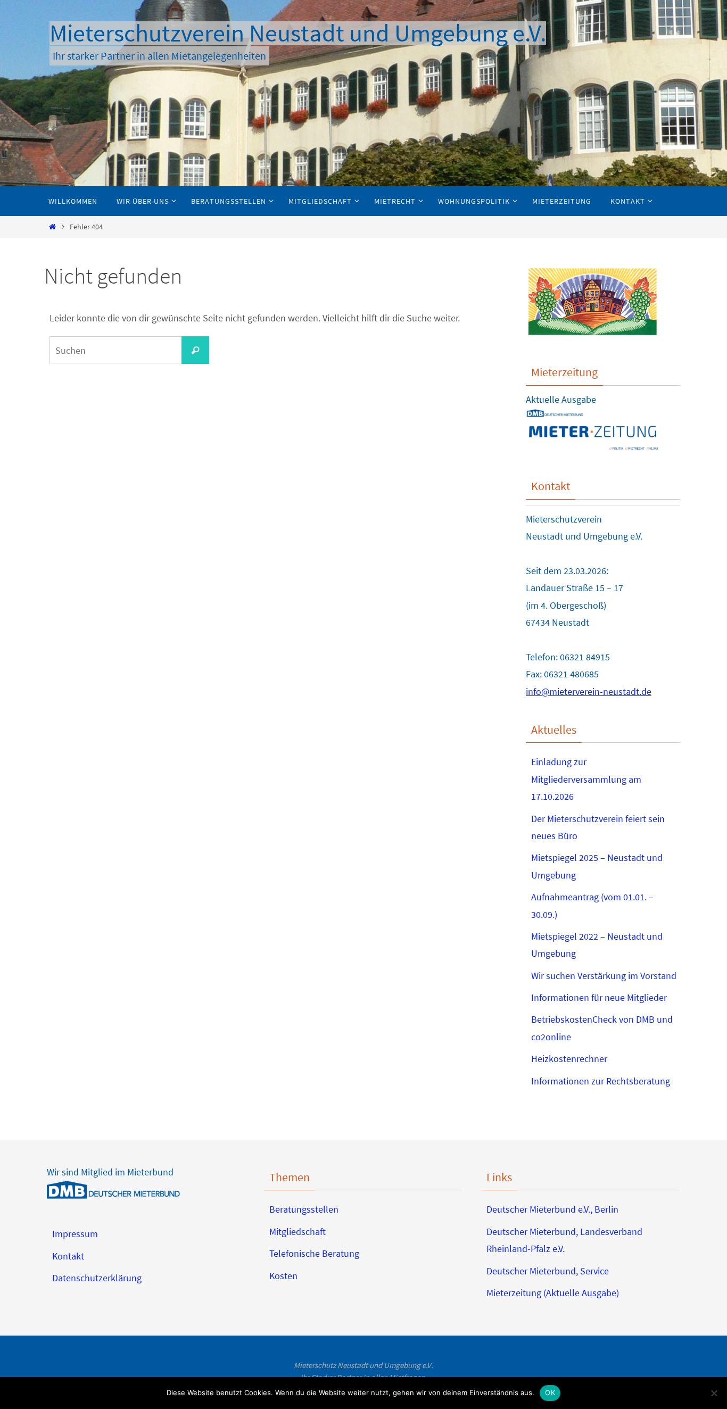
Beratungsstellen (303, 1209)
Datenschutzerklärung (97, 1278)
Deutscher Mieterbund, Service (547, 1271)
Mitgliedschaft (297, 1231)
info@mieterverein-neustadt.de (588, 691)
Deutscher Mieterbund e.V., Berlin (552, 1209)
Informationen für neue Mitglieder (599, 997)
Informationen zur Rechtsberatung (600, 1081)
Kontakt (68, 1256)
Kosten (283, 1276)
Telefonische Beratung (314, 1253)
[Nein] (713, 1393)
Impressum (75, 1234)
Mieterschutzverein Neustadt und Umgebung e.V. (297, 33)
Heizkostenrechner (569, 1058)
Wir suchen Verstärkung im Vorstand (603, 975)
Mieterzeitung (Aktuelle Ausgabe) (552, 1293)
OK (550, 1392)
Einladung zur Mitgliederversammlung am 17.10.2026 (586, 779)
